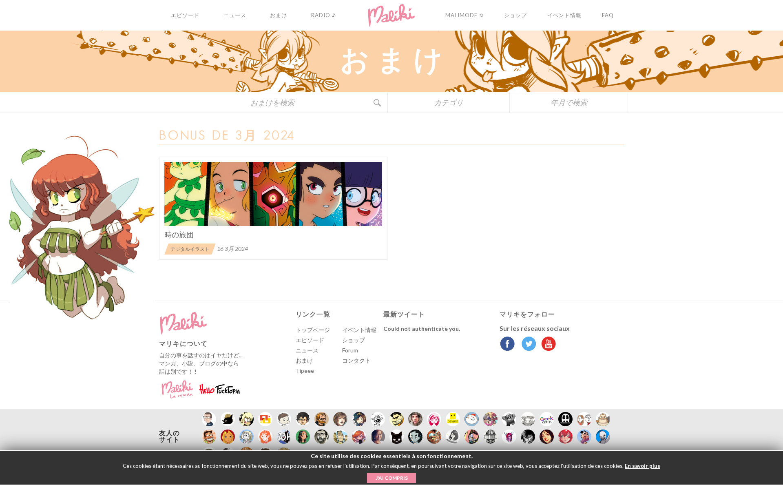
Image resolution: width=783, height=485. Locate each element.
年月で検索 (569, 102)
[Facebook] (507, 345)
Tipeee (305, 370)
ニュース (307, 350)
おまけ (304, 360)
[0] (273, 194)
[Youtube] (547, 345)
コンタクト (356, 360)
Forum (350, 350)
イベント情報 (359, 329)
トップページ (313, 329)
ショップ (353, 340)
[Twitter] (527, 345)
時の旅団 (179, 234)
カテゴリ (448, 102)
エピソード (310, 340)
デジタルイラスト (190, 249)
